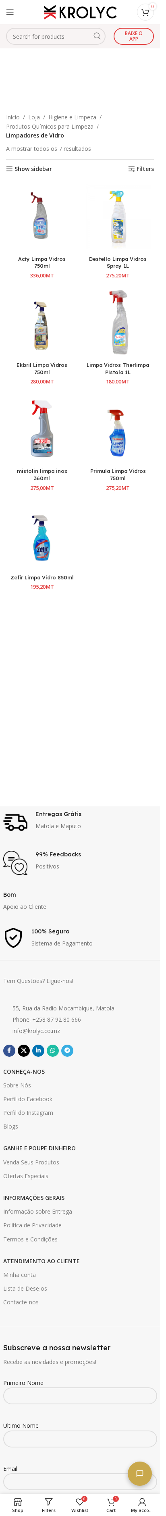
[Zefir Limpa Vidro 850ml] (42, 535)
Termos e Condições (30, 1239)
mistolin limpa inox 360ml (42, 474)
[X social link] (24, 1051)
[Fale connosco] (140, 1474)
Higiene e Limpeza (72, 117)
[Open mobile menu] (10, 12)
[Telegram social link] (67, 1051)
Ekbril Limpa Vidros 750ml (42, 368)
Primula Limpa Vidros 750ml (118, 474)
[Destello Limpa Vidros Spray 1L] (118, 217)
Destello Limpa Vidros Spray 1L (118, 262)
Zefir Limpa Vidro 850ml (42, 577)
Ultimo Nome (21, 1425)
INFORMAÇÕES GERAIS (33, 1198)
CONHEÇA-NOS (24, 1071)
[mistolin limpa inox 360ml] (42, 429)
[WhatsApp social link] (53, 1051)
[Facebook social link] (9, 1051)
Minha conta (19, 1275)
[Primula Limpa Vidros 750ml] (118, 429)
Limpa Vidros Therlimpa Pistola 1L (118, 368)
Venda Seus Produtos (31, 1162)
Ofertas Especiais (25, 1176)
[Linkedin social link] (38, 1051)
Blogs (10, 1126)
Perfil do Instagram (28, 1112)
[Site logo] (80, 11)
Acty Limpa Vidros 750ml (42, 262)
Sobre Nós (17, 1085)
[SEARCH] (97, 36)
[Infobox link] (80, 822)
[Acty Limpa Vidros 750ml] (42, 217)
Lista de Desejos (25, 1288)
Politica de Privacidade (32, 1225)
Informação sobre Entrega (37, 1211)
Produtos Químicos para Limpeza (49, 126)
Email (10, 1468)
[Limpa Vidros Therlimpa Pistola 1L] (118, 323)
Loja (34, 117)
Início (13, 117)
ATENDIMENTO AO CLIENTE (41, 1261)
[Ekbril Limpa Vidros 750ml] (42, 323)
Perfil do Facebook (27, 1099)
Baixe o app (134, 36)
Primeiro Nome (23, 1383)
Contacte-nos (21, 1302)
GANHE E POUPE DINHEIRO (39, 1148)
